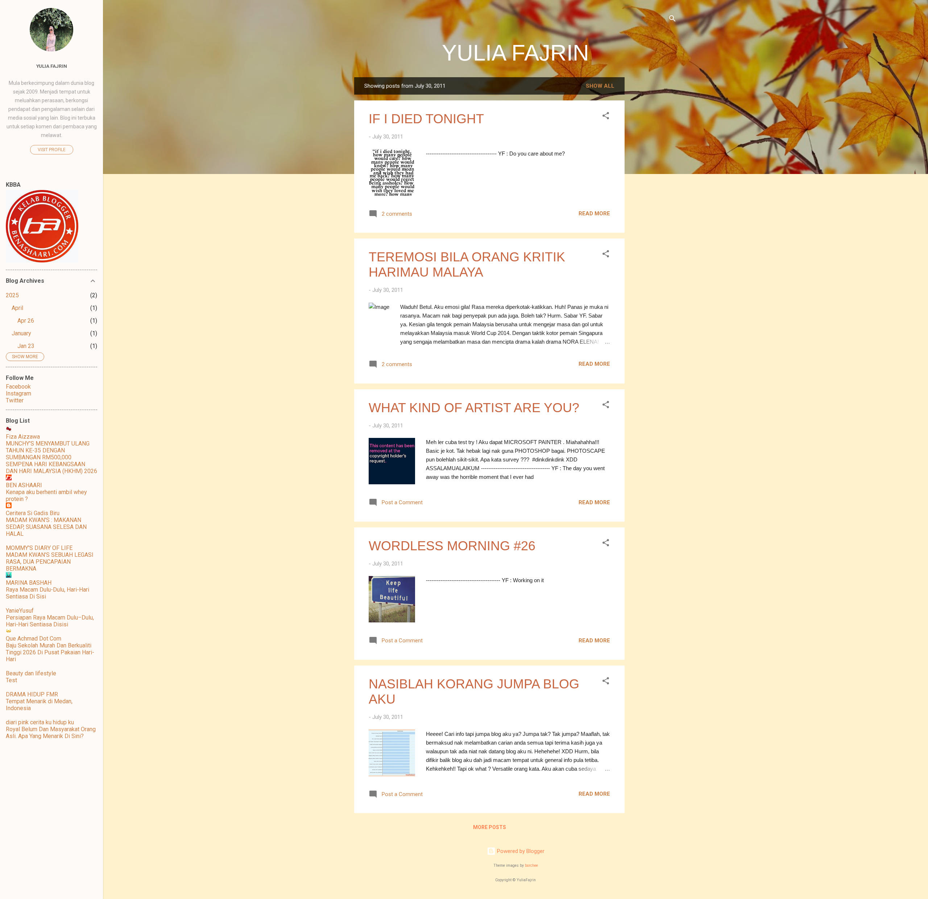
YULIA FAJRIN (515, 52)
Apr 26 (25, 320)
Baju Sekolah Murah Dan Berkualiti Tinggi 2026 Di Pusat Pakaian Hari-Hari (50, 652)
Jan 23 (25, 346)
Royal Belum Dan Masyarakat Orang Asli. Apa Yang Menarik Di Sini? (51, 733)
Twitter (15, 400)
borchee (531, 865)
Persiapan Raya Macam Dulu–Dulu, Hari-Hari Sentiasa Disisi (50, 621)
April (17, 307)
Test (11, 680)
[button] (605, 117)
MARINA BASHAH (28, 582)
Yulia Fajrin (51, 66)
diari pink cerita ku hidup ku (40, 722)
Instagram (18, 393)
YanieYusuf (20, 610)
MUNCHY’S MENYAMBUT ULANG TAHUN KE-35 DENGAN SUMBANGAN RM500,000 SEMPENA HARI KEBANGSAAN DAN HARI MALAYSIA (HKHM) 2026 (51, 457)
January (21, 333)
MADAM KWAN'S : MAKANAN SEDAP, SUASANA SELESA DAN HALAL (46, 527)
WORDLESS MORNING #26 (452, 545)
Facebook (18, 386)
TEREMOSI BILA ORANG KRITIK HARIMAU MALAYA (467, 264)
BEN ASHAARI (24, 485)
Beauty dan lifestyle (31, 673)
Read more (594, 213)
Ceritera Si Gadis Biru (32, 513)
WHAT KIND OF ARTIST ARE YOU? (474, 407)
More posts (489, 827)
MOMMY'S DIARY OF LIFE (39, 547)
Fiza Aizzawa (23, 436)
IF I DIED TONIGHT (426, 118)
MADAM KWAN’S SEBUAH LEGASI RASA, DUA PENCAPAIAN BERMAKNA (50, 561)
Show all (600, 86)
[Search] (672, 20)
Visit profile (52, 149)
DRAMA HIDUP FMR (32, 694)
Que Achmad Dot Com (33, 638)
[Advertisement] (653, 186)
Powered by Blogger (520, 851)
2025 (12, 295)
